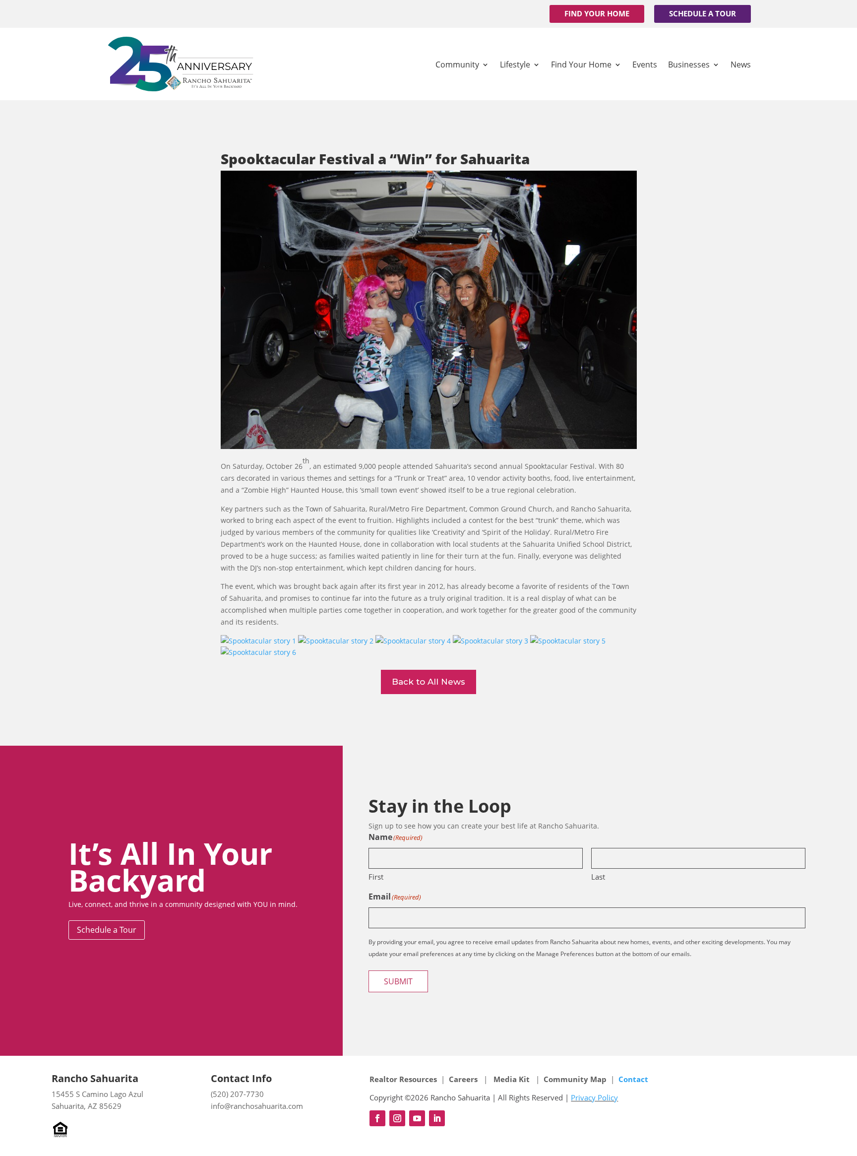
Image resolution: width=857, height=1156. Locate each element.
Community (457, 64)
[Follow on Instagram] (397, 1118)
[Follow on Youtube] (417, 1118)
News (741, 64)
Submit (398, 981)
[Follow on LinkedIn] (437, 1118)
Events (644, 64)
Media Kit (511, 1079)
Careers (464, 1079)
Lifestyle (515, 64)
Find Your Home (596, 13)
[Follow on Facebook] (377, 1118)
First (375, 877)
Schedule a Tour (702, 13)
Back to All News (428, 682)
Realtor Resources (403, 1079)
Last (598, 877)
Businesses (689, 64)
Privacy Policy (594, 1097)
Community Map (575, 1079)
